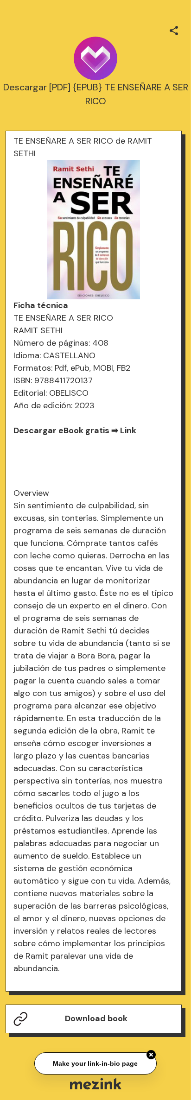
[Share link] (173, 29)
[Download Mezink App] (95, 1084)
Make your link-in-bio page (95, 1063)
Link (128, 430)
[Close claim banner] (151, 1055)
